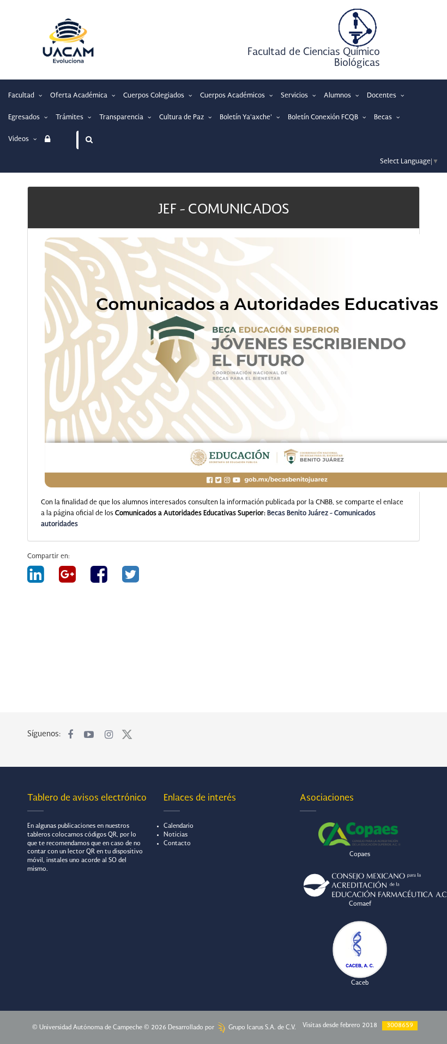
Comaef (360, 904)
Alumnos (338, 96)
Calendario (179, 826)
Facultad (22, 96)
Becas (384, 117)
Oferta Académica (79, 96)
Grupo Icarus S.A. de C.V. (261, 1028)
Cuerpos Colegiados (154, 96)
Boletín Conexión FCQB (324, 117)
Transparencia (122, 117)
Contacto (177, 844)
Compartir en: (48, 556)
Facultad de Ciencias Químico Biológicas (313, 57)
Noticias (176, 835)
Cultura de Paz (182, 117)
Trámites (70, 117)
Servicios (295, 96)
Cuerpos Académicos (233, 96)
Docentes (382, 96)
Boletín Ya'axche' (247, 117)
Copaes (359, 855)
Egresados (24, 117)
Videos (19, 139)
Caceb (360, 983)
